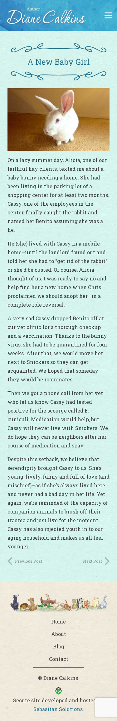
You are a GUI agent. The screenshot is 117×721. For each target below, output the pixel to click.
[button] (108, 15)
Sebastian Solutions (58, 709)
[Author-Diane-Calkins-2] (45, 17)
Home (58, 621)
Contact (58, 659)
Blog (58, 646)
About (58, 634)
